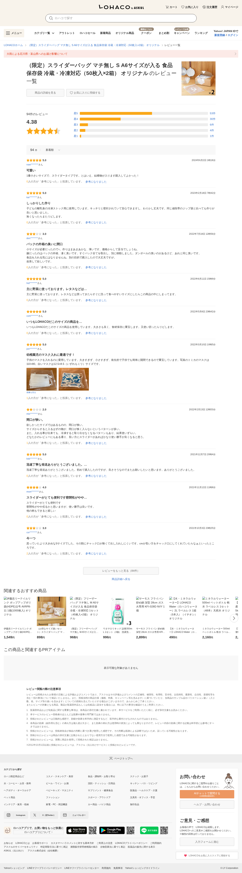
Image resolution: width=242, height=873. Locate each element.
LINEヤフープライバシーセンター (81, 868)
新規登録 (219, 35)
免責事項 (118, 868)
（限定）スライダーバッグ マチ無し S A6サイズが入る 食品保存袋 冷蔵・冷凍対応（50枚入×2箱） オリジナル (94, 45)
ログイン (233, 35)
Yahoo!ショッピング (14, 868)
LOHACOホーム (13, 45)
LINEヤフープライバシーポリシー (44, 868)
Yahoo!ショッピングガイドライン (142, 868)
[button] (51, 150)
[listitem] (121, 54)
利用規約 (106, 868)
